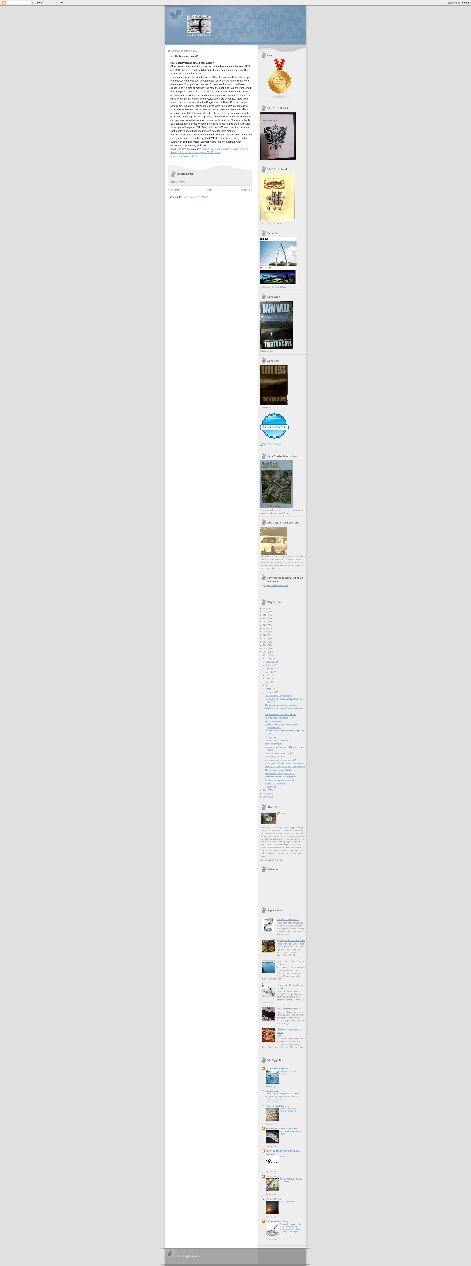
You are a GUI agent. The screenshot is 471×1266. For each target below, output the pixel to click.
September (270, 669)
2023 (265, 618)
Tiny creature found (273, 744)
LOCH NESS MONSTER (277, 1068)
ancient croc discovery (275, 783)
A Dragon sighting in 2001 (288, 919)
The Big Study (272, 1176)
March (268, 689)
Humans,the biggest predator (278, 740)
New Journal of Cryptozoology (278, 695)
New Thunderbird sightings (289, 1009)
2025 (265, 612)
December (270, 658)
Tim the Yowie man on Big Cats (279, 770)
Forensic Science (274, 419)
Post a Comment (177, 182)
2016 (265, 642)
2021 (265, 625)
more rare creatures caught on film (280, 714)
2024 (265, 615)
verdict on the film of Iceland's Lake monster (284, 763)
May (267, 682)
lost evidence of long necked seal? (280, 760)
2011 (265, 790)
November (270, 662)
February (269, 692)
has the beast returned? (275, 757)
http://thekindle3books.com (276, 585)
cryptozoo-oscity (198, 18)
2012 (265, 655)
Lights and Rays (287, 1201)
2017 (265, 638)
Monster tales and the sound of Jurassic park (285, 766)
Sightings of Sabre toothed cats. (291, 940)
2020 (265, 628)
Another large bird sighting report (279, 718)
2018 (265, 635)
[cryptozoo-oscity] (271, 444)
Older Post (246, 189)
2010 (265, 793)
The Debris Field (273, 1199)
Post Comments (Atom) (195, 197)
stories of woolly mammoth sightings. (281, 753)
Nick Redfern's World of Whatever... (283, 1128)
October (269, 665)
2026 (265, 608)
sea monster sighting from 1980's (280, 773)
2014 (265, 648)
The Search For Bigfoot (277, 1221)
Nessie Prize (270, 737)
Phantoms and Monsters (277, 1106)
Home (210, 189)
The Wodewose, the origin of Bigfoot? (281, 705)
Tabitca (284, 814)
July (267, 675)
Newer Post (174, 189)
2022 (265, 621)
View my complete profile (271, 860)
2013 (265, 652)
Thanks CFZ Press (273, 721)
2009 (265, 797)
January (269, 787)
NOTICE (283, 1157)
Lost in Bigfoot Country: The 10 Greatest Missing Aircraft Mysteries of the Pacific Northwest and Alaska (283, 1096)
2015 (265, 645)
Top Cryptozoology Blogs (274, 427)
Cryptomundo (272, 1091)
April (267, 685)
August (268, 672)
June (267, 679)
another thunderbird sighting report (280, 777)
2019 (265, 632)
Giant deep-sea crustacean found (280, 780)
